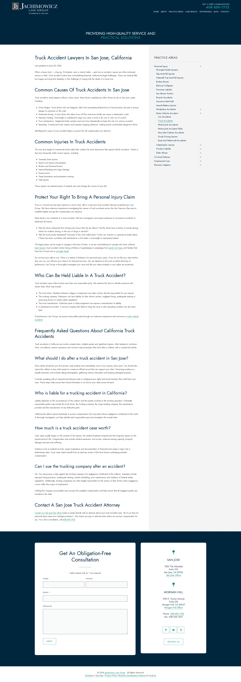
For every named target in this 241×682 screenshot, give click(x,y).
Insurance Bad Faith (165, 101)
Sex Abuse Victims (164, 93)
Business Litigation (162, 164)
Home (156, 11)
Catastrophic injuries (165, 144)
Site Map (99, 675)
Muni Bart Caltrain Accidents (171, 132)
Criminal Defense (162, 157)
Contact (225, 11)
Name (46, 578)
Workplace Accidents (166, 109)
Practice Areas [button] (176, 11)
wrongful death (62, 251)
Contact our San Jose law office (48, 512)
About (164, 11)
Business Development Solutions (132, 675)
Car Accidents (164, 116)
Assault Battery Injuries (166, 105)
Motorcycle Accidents (168, 124)
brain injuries (40, 247)
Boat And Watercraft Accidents (172, 140)
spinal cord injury (116, 247)
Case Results (191, 11)
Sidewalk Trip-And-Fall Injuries (170, 77)
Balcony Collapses (164, 85)
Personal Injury (161, 66)
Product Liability (163, 148)
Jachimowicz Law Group (115, 672)
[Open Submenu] (200, 66)
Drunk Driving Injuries (167, 136)
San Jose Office (173, 575)
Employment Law (162, 161)
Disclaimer (89, 675)
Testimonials (205, 11)
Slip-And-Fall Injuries (165, 73)
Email (46, 592)
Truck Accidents (165, 120)
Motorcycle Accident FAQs (170, 128)
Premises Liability (164, 89)
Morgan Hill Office (173, 607)
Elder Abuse (161, 152)
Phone (89, 578)
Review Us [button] (173, 641)
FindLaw (152, 675)
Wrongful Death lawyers (167, 69)
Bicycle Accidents (164, 97)
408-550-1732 (217, 7)
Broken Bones (162, 81)
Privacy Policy (111, 675)
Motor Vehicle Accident (167, 113)
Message (47, 606)
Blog (216, 11)
